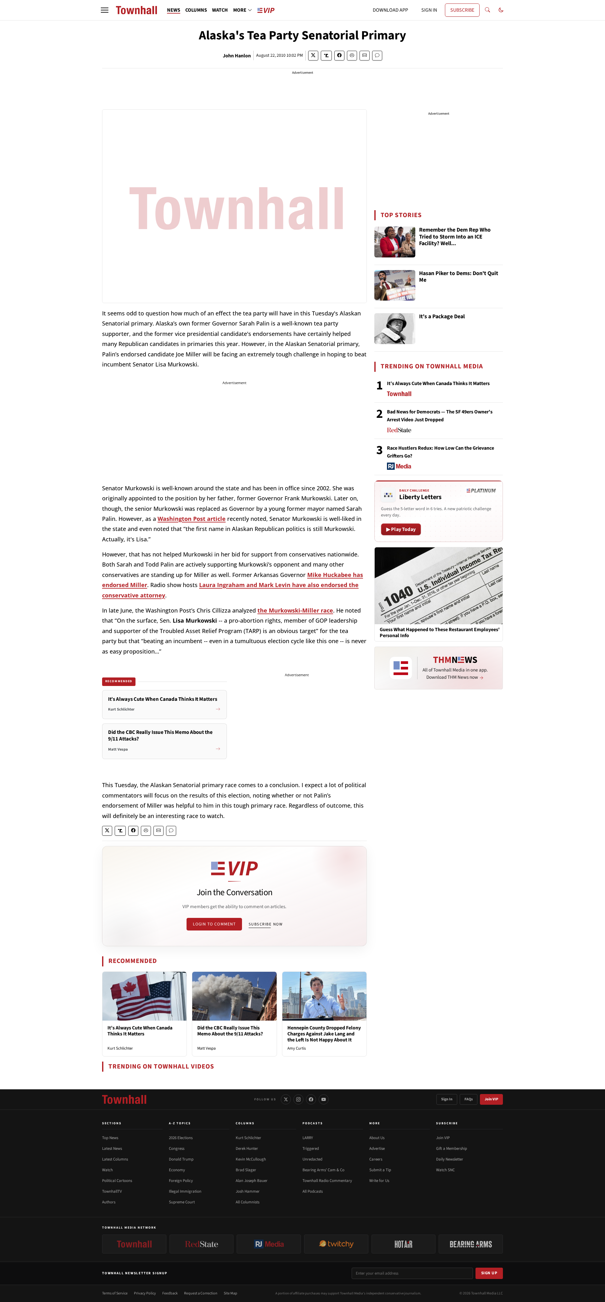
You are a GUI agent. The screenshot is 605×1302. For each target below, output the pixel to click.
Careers (375, 1159)
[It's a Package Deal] (394, 328)
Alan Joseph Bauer (252, 1181)
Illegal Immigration (185, 1191)
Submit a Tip (380, 1170)
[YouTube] (324, 1099)
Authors (108, 1202)
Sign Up (489, 1273)
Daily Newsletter (449, 1159)
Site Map (230, 1293)
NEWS (173, 10)
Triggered (310, 1148)
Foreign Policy (181, 1181)
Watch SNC (445, 1170)
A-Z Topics (180, 1123)
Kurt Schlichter (120, 1048)
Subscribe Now (266, 924)
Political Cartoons (117, 1181)
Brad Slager (246, 1170)
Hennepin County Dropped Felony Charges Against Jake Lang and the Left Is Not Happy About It (324, 1033)
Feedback (170, 1293)
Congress (176, 1148)
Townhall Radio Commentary (327, 1181)
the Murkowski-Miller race (295, 610)
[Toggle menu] (104, 10)
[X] (286, 1099)
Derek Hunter (247, 1148)
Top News (110, 1138)
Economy (177, 1170)
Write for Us (379, 1181)
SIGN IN (429, 10)
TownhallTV (112, 1191)
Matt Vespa (206, 1048)
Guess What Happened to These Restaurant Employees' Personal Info (440, 633)
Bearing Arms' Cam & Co (323, 1170)
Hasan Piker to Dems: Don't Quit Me (458, 277)
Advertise (377, 1148)
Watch (107, 1170)
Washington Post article (192, 518)
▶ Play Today (401, 529)
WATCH (220, 10)
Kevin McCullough (251, 1159)
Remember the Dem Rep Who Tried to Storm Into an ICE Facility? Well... (455, 237)
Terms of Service (115, 1293)
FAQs (468, 1099)
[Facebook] (311, 1099)
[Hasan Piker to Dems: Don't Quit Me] (394, 285)
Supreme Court (182, 1202)
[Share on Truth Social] (326, 55)
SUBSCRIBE (462, 10)
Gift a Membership (451, 1148)
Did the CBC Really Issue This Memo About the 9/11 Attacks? (230, 1030)
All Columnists (247, 1202)
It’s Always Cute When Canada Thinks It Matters (139, 1030)
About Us (376, 1138)
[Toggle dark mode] (501, 10)
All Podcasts (312, 1191)
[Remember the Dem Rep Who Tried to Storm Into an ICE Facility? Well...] (394, 242)
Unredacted (312, 1159)
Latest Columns (115, 1159)
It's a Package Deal (442, 316)
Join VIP (491, 1099)
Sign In (446, 1099)
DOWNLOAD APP (390, 10)
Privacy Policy (145, 1293)
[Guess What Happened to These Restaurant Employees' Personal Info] (439, 585)
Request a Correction (200, 1293)
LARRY (307, 1138)
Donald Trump (181, 1159)
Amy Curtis (296, 1048)
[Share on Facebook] (339, 55)
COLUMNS (196, 10)
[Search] (487, 10)
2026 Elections (181, 1138)
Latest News (112, 1148)
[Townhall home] (124, 1099)
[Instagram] (298, 1099)
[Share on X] (313, 55)
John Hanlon (237, 55)
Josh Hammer (248, 1191)
